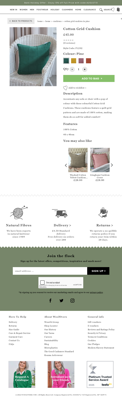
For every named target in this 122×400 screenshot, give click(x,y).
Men (32, 9)
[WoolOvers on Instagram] (72, 300)
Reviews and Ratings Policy (101, 329)
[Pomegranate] (81, 60)
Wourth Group (51, 322)
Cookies (92, 340)
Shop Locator (51, 326)
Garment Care (16, 337)
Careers (48, 337)
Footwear (42, 9)
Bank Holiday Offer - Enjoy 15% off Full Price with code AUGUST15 (61, 2)
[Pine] (66, 60)
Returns (13, 326)
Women (24, 9)
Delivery (13, 322)
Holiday (55, 9)
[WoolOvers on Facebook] (50, 300)
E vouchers (93, 326)
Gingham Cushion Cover (100, 176)
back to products (22, 20)
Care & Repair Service (19, 333)
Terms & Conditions (97, 337)
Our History (50, 329)
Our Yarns (49, 333)
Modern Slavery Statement (101, 348)
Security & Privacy (97, 333)
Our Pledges (94, 344)
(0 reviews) (69, 43)
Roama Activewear (53, 355)
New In (13, 9)
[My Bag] (118, 10)
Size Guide (14, 329)
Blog (46, 344)
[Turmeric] (73, 60)
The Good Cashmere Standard (59, 351)
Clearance (90, 9)
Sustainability (51, 340)
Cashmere (67, 9)
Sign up (97, 271)
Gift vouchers (94, 322)
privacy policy (96, 292)
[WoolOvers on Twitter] (61, 300)
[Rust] (88, 60)
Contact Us (14, 340)
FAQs (11, 344)
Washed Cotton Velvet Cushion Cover (78, 177)
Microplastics (51, 348)
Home (78, 9)
